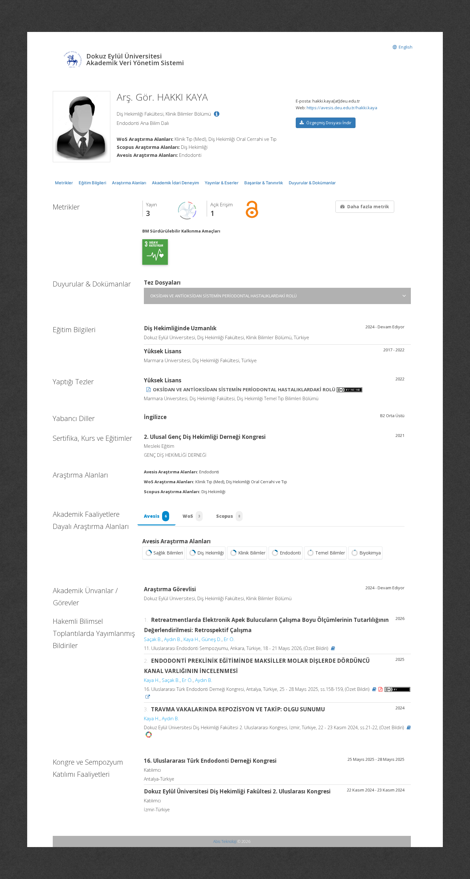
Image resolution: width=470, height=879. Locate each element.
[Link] (147, 697)
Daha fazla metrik (368, 206)
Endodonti (290, 553)
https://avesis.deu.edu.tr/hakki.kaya (342, 108)
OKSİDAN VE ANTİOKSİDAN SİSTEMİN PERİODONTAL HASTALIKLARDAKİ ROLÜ (223, 296)
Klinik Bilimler (251, 553)
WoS (191, 516)
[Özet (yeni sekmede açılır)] (333, 648)
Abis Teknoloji (225, 841)
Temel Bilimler (330, 553)
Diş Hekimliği (210, 553)
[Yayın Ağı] (187, 210)
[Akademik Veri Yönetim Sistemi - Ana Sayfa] (72, 60)
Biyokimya (370, 553)
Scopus (228, 516)
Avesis (155, 516)
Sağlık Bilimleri (168, 553)
